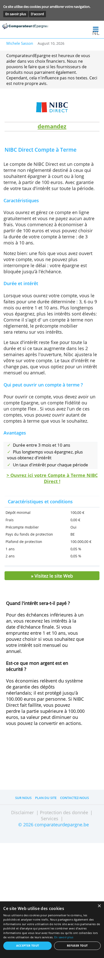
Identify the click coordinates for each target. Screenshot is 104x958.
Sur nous (23, 797)
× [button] (99, 906)
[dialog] (52, 929)
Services (49, 818)
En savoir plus (15, 14)
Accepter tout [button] (27, 945)
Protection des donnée (64, 812)
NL (95, 32)
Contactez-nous (74, 797)
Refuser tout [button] (77, 945)
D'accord (37, 14)
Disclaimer (22, 812)
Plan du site (46, 797)
